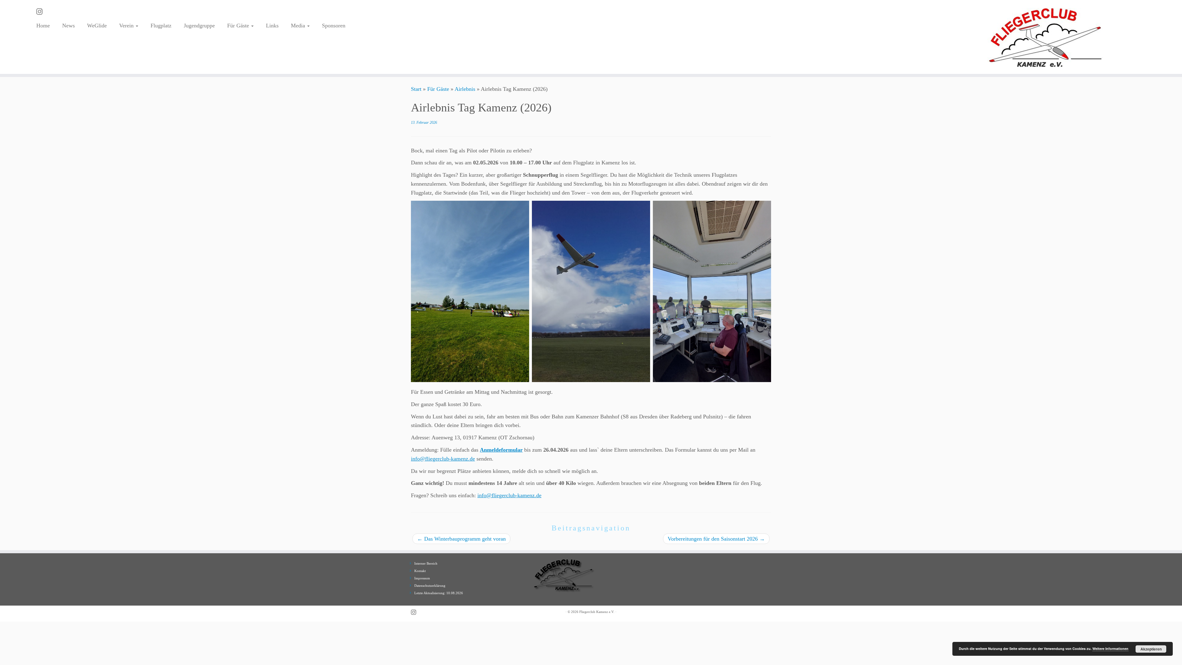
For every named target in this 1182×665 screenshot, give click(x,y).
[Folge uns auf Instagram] (41, 12)
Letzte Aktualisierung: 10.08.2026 (438, 593)
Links (272, 25)
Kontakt (420, 571)
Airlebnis (465, 89)
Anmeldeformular (501, 450)
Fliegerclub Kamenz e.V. (596, 612)
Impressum (422, 578)
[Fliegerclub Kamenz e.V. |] (1045, 37)
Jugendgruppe (199, 25)
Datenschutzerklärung (429, 585)
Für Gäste (239, 25)
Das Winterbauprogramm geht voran (461, 539)
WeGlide (97, 25)
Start (416, 89)
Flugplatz (161, 25)
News (68, 25)
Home (43, 25)
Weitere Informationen (1110, 648)
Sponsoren (333, 25)
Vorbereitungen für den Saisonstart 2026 (716, 539)
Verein (127, 25)
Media (299, 25)
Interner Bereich (425, 563)
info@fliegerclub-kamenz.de (443, 459)
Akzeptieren (1151, 649)
